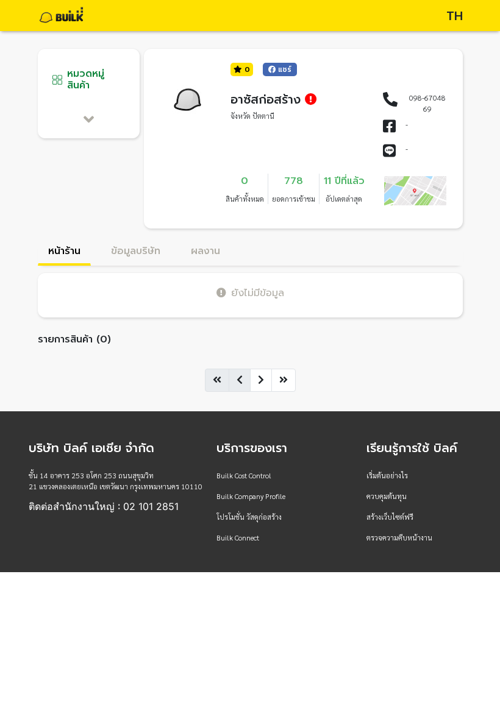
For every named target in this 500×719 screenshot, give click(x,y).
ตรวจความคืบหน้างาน (399, 537)
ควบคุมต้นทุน (386, 496)
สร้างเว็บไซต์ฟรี (389, 517)
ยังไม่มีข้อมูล (257, 293)
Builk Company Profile (250, 496)
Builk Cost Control (243, 475)
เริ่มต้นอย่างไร (387, 475)
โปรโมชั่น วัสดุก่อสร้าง (249, 517)
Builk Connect (237, 537)
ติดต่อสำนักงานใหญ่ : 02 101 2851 (104, 506)
